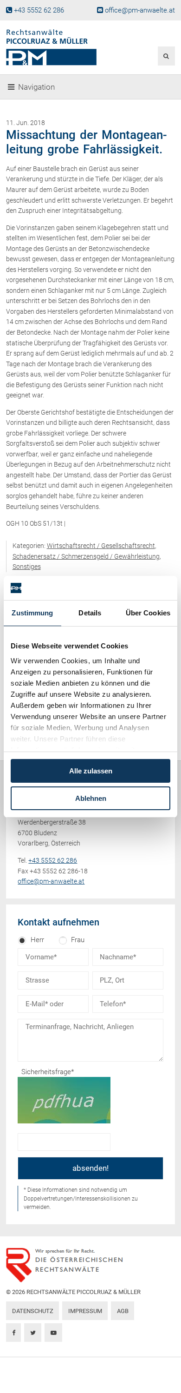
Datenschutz (32, 1310)
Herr (37, 940)
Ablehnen (90, 798)
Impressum (85, 1310)
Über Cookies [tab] (148, 613)
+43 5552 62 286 (39, 10)
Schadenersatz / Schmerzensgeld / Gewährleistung (86, 556)
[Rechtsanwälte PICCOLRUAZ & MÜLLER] (61, 47)
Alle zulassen (90, 771)
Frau (77, 940)
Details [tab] (89, 613)
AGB (123, 1310)
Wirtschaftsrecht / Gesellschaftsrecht (101, 545)
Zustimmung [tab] (32, 613)
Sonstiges (27, 566)
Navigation (36, 87)
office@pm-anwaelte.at (140, 10)
